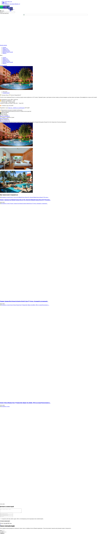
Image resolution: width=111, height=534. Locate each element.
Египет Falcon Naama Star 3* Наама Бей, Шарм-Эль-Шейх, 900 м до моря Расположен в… (25, 402)
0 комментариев (6, 92)
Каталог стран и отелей (8, 52)
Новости (4, 53)
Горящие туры (6, 49)
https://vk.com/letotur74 (5, 116)
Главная (4, 47)
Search (1, 12)
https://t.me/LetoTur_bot (5, 120)
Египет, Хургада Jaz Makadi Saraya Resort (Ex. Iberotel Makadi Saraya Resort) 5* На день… (25, 200)
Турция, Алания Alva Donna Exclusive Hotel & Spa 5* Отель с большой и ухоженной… (24, 301)
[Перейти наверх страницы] (0, 524)
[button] (55, 11)
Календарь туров (6, 50)
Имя (1, 530)
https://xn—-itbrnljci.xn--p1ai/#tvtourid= (16, 107)
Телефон (2, 531)
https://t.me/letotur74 (4, 118)
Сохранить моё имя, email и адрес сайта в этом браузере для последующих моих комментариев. (22, 518)
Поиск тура (5, 48)
